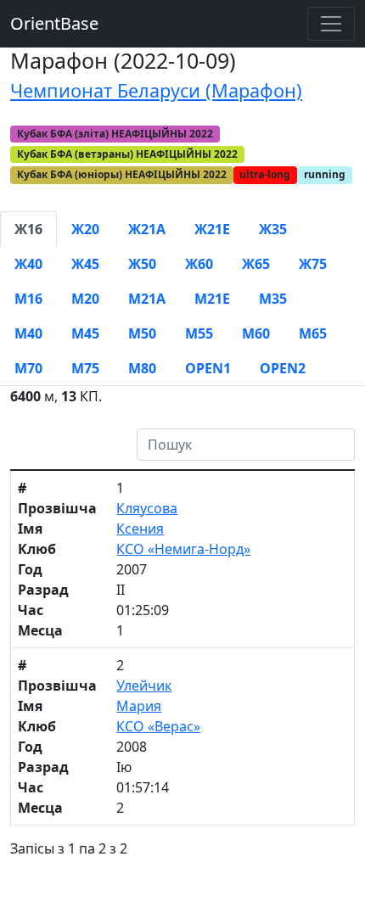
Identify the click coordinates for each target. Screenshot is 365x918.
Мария (138, 706)
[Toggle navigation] (331, 24)
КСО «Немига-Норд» (183, 549)
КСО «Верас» (158, 726)
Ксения (140, 528)
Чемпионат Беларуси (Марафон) (156, 90)
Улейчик (143, 685)
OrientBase (54, 23)
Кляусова (146, 508)
